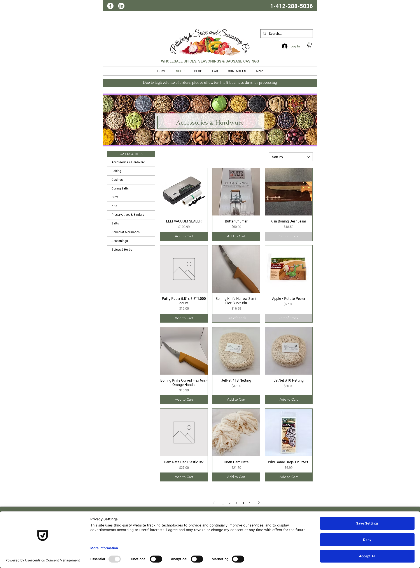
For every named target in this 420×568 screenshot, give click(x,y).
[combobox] (291, 157)
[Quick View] (184, 191)
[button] (309, 44)
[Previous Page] (213, 503)
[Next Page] (258, 503)
